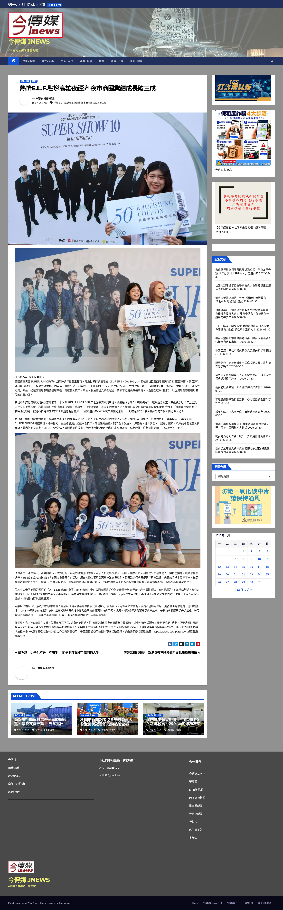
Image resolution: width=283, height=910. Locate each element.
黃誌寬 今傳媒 (174, 730)
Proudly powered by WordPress (23, 903)
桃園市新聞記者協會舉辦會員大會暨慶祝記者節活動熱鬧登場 (106, 721)
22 (243, 574)
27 (227, 582)
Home (195, 903)
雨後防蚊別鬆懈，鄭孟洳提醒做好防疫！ (239, 387)
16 (251, 566)
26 (219, 582)
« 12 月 (239, 589)
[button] (272, 61)
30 (251, 582)
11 (267, 559)
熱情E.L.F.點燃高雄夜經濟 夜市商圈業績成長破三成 (80, 102)
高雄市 (34, 81)
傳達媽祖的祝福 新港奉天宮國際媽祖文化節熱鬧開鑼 (161, 652)
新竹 (160, 715)
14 (235, 566)
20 (227, 574)
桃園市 (94, 715)
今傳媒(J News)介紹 (212, 903)
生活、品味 (67, 61)
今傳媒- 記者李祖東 (45, 98)
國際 (101, 61)
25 (267, 574)
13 (227, 566)
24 (259, 574)
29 (243, 582)
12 (219, 566)
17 (259, 566)
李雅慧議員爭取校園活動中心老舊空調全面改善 (243, 399)
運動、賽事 (136, 61)
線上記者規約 (264, 903)
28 (235, 582)
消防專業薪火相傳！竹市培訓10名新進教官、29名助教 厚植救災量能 (173, 723)
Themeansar (64, 903)
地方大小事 (48, 61)
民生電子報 (195, 829)
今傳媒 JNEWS (29, 41)
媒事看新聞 (195, 805)
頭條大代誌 (29, 61)
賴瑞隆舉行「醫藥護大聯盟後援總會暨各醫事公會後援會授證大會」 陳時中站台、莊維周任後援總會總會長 (243, 314)
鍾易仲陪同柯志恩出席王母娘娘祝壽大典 (239, 411)
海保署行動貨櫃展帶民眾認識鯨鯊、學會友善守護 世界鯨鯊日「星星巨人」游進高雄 (40, 723)
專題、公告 (117, 61)
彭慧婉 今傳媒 (108, 730)
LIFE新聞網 (196, 789)
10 (259, 559)
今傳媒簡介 (232, 903)
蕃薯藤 (193, 781)
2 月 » (248, 589)
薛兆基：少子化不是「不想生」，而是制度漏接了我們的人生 (58, 652)
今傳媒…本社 (197, 773)
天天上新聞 (195, 813)
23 (251, 574)
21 (235, 574)
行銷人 (193, 821)
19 (219, 574)
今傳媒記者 (248, 903)
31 (259, 582)
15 (243, 566)
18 (267, 566)
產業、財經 (86, 61)
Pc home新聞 (197, 797)
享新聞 (193, 837)
